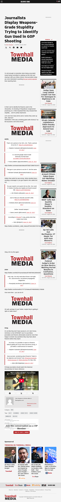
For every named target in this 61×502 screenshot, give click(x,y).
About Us (11, 490)
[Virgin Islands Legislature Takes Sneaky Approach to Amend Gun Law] (48, 114)
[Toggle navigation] (2, 1)
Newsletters (31, 490)
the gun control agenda (30, 79)
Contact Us (21, 490)
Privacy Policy (48, 490)
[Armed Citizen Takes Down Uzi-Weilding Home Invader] (48, 168)
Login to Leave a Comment (21, 432)
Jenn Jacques (9, 44)
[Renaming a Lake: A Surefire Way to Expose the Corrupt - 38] (50, 455)
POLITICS (15, 416)
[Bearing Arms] (25, 1)
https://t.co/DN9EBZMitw (22, 199)
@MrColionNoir (23, 360)
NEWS (12, 409)
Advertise (16, 490)
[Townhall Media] (10, 497)
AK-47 (10, 413)
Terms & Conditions (39, 490)
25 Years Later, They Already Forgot (10, 466)
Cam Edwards (48, 103)
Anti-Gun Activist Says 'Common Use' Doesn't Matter (47, 52)
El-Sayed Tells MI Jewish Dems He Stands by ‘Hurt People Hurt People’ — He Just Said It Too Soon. (24, 470)
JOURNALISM (8, 416)
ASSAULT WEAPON (33, 413)
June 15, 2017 (32, 161)
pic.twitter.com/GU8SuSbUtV (21, 158)
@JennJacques (12, 360)
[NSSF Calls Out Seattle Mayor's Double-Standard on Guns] (48, 193)
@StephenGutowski (30, 358)
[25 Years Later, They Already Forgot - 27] (10, 455)
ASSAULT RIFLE (24, 413)
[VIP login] (58, 1)
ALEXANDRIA (16, 413)
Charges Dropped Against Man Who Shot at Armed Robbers (47, 72)
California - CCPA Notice (30, 491)
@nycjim (18, 217)
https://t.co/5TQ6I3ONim (23, 190)
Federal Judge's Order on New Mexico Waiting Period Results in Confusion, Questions (48, 267)
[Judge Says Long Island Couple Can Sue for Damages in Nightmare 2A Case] (48, 84)
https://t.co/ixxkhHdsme (26, 145)
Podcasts (26, 490)
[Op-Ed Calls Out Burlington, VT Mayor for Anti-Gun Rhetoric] (48, 223)
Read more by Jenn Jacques (31, 404)
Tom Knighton (48, 182)
